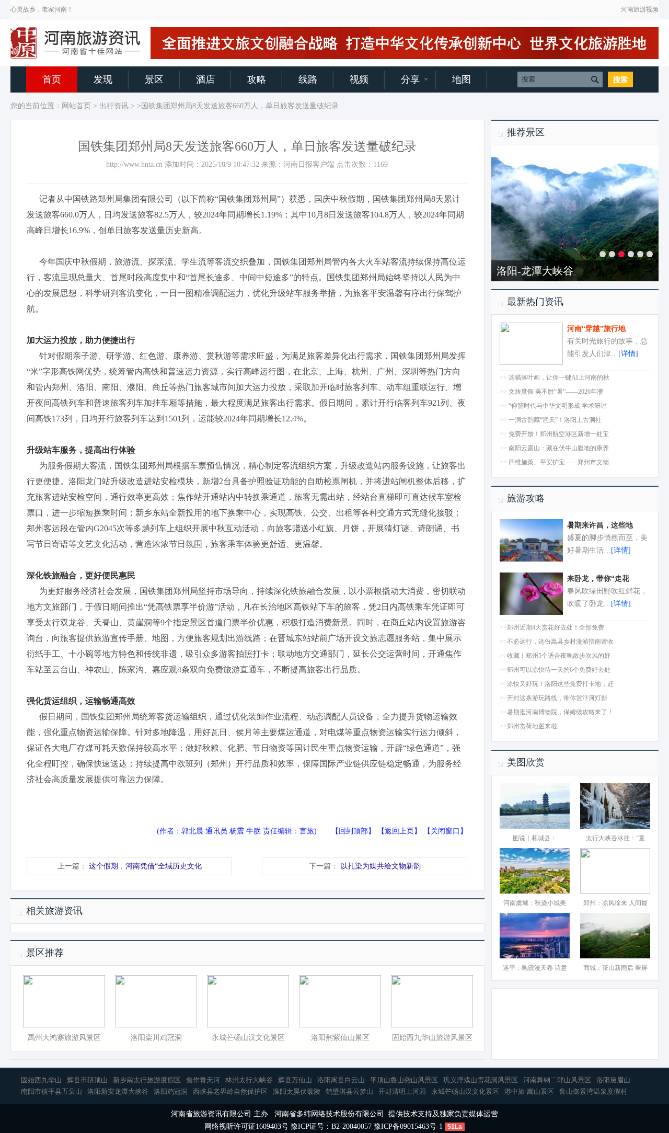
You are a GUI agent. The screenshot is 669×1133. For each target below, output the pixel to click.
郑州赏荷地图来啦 (532, 726)
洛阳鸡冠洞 (171, 1091)
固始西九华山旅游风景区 (432, 1038)
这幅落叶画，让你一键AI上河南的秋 (559, 377)
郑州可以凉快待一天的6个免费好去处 (558, 669)
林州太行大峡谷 (249, 1080)
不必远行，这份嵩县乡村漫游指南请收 (560, 641)
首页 (51, 79)
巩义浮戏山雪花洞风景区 (480, 1080)
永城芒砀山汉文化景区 (248, 1038)
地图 (461, 79)
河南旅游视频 (640, 9)
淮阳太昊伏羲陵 (296, 1091)
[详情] (628, 354)
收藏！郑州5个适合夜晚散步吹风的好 (558, 655)
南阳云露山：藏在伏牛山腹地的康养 (559, 448)
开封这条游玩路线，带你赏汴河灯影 (557, 698)
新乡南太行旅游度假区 (549, 271)
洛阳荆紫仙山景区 (340, 1038)
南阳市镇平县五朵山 (51, 1091)
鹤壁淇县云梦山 (349, 1091)
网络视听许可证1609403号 (246, 1126)
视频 (359, 79)
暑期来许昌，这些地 (600, 525)
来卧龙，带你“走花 (598, 578)
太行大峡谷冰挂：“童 (615, 838)
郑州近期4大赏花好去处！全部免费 (555, 627)
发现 (103, 79)
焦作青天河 (203, 1080)
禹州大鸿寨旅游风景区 (64, 1038)
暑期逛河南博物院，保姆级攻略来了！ (560, 712)
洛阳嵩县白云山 (341, 1080)
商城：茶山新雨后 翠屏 (615, 967)
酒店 (205, 79)
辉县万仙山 (295, 1080)
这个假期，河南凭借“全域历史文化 (145, 866)
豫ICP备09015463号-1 (408, 1126)
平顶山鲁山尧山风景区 (404, 1080)
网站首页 (76, 106)
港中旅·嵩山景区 (529, 1091)
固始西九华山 (41, 1080)
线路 (307, 79)
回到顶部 (353, 831)
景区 (154, 79)
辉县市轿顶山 (87, 1080)
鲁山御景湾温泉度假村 (593, 1091)
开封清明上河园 (402, 1091)
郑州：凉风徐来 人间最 (615, 903)
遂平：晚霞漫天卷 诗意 (535, 967)
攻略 (256, 79)
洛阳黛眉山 (613, 1080)
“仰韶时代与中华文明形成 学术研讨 (558, 405)
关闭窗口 (445, 831)
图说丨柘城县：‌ (535, 838)
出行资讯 (114, 106)
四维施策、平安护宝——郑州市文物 (559, 462)
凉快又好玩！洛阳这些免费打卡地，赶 (560, 684)
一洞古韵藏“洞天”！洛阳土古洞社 (555, 420)
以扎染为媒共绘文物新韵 (380, 866)
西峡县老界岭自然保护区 (230, 1091)
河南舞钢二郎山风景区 (557, 1080)
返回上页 (399, 831)
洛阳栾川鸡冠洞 (156, 1038)
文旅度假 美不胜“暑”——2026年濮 (556, 391)
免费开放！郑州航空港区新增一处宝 (559, 434)
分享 (410, 79)
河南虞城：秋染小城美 (534, 903)
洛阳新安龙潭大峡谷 (117, 1091)
